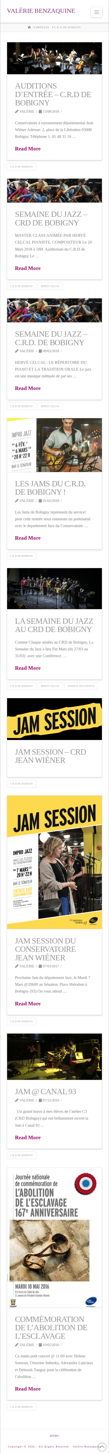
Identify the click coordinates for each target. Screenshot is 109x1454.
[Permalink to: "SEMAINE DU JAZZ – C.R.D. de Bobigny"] (54, 310)
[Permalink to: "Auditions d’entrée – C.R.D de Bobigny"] (54, 58)
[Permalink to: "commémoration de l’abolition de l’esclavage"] (54, 1237)
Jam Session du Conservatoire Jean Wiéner (45, 949)
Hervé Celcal (50, 286)
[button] (96, 12)
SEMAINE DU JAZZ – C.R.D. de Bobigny (51, 338)
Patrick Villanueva (81, 686)
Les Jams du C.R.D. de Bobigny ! (50, 488)
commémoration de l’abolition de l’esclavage (51, 1328)
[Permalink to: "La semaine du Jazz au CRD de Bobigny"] (54, 588)
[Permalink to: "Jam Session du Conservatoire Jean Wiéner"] (54, 862)
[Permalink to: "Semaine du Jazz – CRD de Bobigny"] (54, 191)
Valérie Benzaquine (41, 11)
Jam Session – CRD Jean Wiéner (50, 756)
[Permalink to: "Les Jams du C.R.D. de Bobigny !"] (54, 445)
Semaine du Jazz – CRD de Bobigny (51, 218)
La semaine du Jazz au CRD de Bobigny (54, 625)
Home (54, 1435)
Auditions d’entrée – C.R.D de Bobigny (53, 94)
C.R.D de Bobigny (21, 166)
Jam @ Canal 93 (45, 1091)
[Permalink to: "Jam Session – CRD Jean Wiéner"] (54, 719)
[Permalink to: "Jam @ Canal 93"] (54, 1057)
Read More (28, 148)
